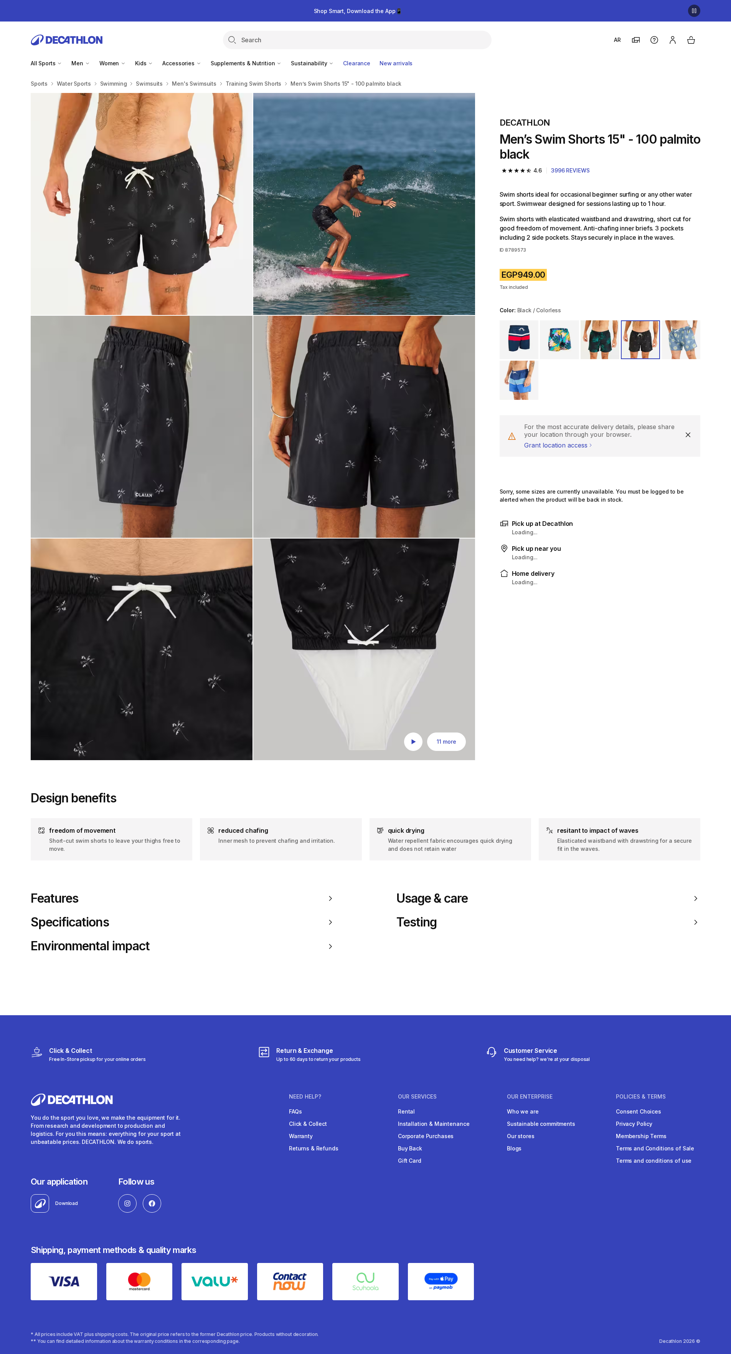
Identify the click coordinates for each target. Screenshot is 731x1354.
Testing (416, 922)
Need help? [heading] (305, 1097)
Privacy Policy (634, 1123)
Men (77, 63)
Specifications (70, 922)
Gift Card (409, 1160)
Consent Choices (638, 1111)
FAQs (295, 1111)
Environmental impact (90, 946)
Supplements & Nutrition (244, 63)
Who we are (523, 1111)
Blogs (514, 1148)
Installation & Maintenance (433, 1123)
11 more (446, 741)
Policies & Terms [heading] (641, 1097)
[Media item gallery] (253, 426)
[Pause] (694, 11)
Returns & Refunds (313, 1148)
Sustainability (309, 63)
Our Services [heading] (417, 1097)
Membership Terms (641, 1136)
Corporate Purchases (426, 1136)
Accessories (179, 63)
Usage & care (432, 898)
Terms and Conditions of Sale (655, 1148)
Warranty (301, 1136)
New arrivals (396, 63)
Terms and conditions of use (653, 1160)
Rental (406, 1111)
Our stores (521, 1136)
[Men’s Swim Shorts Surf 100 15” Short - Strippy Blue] (141, 204)
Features (54, 898)
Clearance (356, 63)
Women (109, 63)
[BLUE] (519, 340)
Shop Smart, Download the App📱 (358, 11)
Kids (141, 63)
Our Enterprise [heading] (530, 1097)
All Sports (44, 63)
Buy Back (410, 1148)
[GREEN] (600, 340)
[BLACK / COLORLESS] (559, 340)
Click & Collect (308, 1123)
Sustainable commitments (541, 1123)
